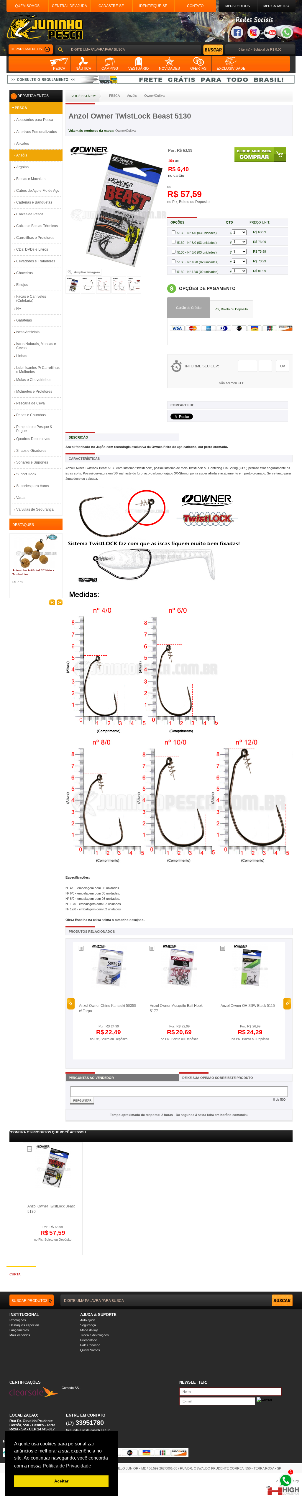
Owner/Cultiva (125, 130)
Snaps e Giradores (31, 451)
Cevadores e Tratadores (35, 261)
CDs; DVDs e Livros (32, 249)
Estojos (22, 285)
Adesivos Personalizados (36, 132)
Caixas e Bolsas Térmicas (37, 226)
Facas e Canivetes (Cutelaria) (31, 298)
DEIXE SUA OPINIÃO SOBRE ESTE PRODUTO (217, 1077)
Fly (18, 308)
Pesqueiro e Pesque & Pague (34, 429)
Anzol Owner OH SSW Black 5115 (248, 1006)
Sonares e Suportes (32, 462)
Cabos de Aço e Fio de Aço (37, 191)
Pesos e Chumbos (31, 415)
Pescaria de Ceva (30, 403)
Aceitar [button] (61, 1481)
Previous (71, 1003)
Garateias (24, 320)
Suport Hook (26, 474)
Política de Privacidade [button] (67, 1465)
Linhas (21, 356)
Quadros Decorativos (33, 439)
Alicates (22, 143)
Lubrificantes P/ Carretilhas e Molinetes (38, 370)
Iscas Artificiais (28, 332)
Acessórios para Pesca (34, 120)
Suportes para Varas (32, 486)
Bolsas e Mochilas (30, 179)
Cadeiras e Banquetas (34, 202)
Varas (20, 498)
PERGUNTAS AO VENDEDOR (91, 1077)
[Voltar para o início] (44, 27)
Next (287, 1003)
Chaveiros (24, 273)
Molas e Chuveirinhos (33, 380)
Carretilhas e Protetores (35, 238)
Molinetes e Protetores (34, 391)
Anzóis (21, 155)
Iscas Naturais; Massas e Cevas (36, 346)
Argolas (22, 167)
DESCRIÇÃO (78, 437)
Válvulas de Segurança (35, 509)
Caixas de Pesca (29, 214)
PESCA (21, 108)
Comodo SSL (71, 1388)
